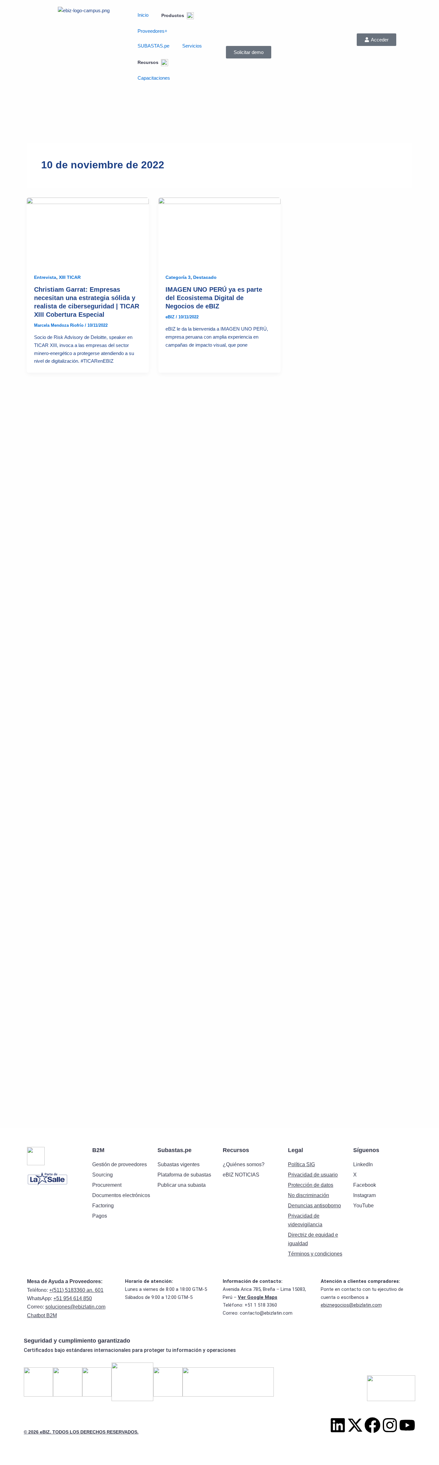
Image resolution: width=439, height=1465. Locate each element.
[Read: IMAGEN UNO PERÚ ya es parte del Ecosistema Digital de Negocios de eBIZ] (219, 231)
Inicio (143, 15)
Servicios (192, 46)
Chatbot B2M (42, 1315)
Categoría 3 (178, 277)
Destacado (205, 277)
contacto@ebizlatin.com (266, 1313)
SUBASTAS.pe (153, 46)
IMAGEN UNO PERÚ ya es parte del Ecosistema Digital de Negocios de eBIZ (214, 298)
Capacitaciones (154, 78)
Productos (173, 15)
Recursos (149, 62)
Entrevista (45, 277)
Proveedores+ (152, 31)
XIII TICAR (70, 277)
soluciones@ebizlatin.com (75, 1307)
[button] (376, 39)
